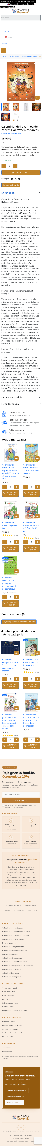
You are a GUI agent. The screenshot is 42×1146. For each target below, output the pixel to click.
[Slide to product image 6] (16, 117)
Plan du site (14, 1135)
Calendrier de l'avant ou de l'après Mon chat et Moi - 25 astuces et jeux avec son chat (10, 472)
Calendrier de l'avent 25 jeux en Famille (10, 525)
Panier (4, 43)
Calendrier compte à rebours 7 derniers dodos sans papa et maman (10, 665)
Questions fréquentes (10, 1029)
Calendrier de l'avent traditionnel (14, 962)
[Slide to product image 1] (5, 107)
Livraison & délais (8, 1022)
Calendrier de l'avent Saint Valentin (15, 935)
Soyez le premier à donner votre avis (19, 621)
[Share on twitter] (15, 178)
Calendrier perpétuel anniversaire (14, 950)
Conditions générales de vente (17, 1141)
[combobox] (20, 17)
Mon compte (6, 999)
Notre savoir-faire (9, 992)
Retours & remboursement (12, 1025)
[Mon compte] (5, 25)
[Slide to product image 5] (5, 117)
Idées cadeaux (7, 1037)
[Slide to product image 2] (16, 107)
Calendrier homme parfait (11, 977)
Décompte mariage (9, 943)
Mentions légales (26, 1135)
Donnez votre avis (11, 185)
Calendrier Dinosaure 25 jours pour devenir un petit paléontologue (9, 583)
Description (8, 192)
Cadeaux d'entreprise (16, 1091)
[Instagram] (18, 1127)
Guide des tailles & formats (12, 1033)
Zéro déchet (6, 1048)
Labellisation (7, 1052)
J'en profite (21, 800)
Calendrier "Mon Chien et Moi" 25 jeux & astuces (30, 662)
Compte (5, 31)
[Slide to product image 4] (36, 107)
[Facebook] (23, 1127)
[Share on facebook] (12, 178)
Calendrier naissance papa (12, 958)
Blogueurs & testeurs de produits (14, 1010)
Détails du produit (11, 397)
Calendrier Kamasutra (10, 954)
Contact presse (8, 1007)
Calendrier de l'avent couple (12, 928)
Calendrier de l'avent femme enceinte (16, 932)
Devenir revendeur (15, 1097)
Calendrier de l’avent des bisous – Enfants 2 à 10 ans (31, 526)
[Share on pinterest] (19, 178)
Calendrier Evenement (11, 133)
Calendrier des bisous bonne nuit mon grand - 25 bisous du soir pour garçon (31, 720)
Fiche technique (10, 403)
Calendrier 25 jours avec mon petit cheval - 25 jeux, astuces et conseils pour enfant (9, 721)
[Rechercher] (40, 17)
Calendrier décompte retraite (13, 947)
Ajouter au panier (21, 172)
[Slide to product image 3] (26, 107)
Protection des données (21, 1138)
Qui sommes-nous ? (9, 988)
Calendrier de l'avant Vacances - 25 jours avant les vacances (31, 469)
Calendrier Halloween (10, 973)
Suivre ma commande (10, 1003)
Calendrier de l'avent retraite (13, 939)
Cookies (32, 1141)
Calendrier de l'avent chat (11, 969)
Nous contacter (8, 995)
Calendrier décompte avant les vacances (17, 965)
